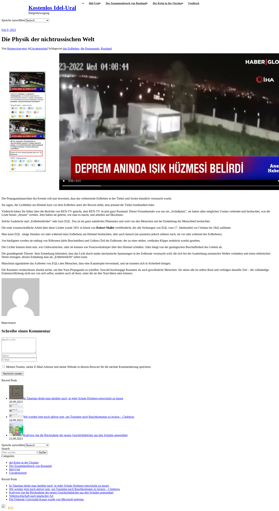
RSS (10, 507)
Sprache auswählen (13, 20)
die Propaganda (90, 48)
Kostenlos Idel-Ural (52, 8)
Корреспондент (17, 48)
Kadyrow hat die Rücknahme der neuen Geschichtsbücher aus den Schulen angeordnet (61, 492)
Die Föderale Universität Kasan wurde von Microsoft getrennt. (46, 499)
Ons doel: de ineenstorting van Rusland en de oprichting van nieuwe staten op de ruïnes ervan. (101, 25)
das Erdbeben (71, 48)
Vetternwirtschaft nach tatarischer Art (31, 496)
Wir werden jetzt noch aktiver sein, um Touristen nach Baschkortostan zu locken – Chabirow (64, 489)
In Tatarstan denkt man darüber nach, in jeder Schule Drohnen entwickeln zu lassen (59, 485)
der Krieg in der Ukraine (24, 462)
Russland (106, 48)
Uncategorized (39, 48)
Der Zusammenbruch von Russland (30, 466)
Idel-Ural (14, 469)
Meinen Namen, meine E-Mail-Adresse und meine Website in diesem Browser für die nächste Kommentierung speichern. (78, 366)
